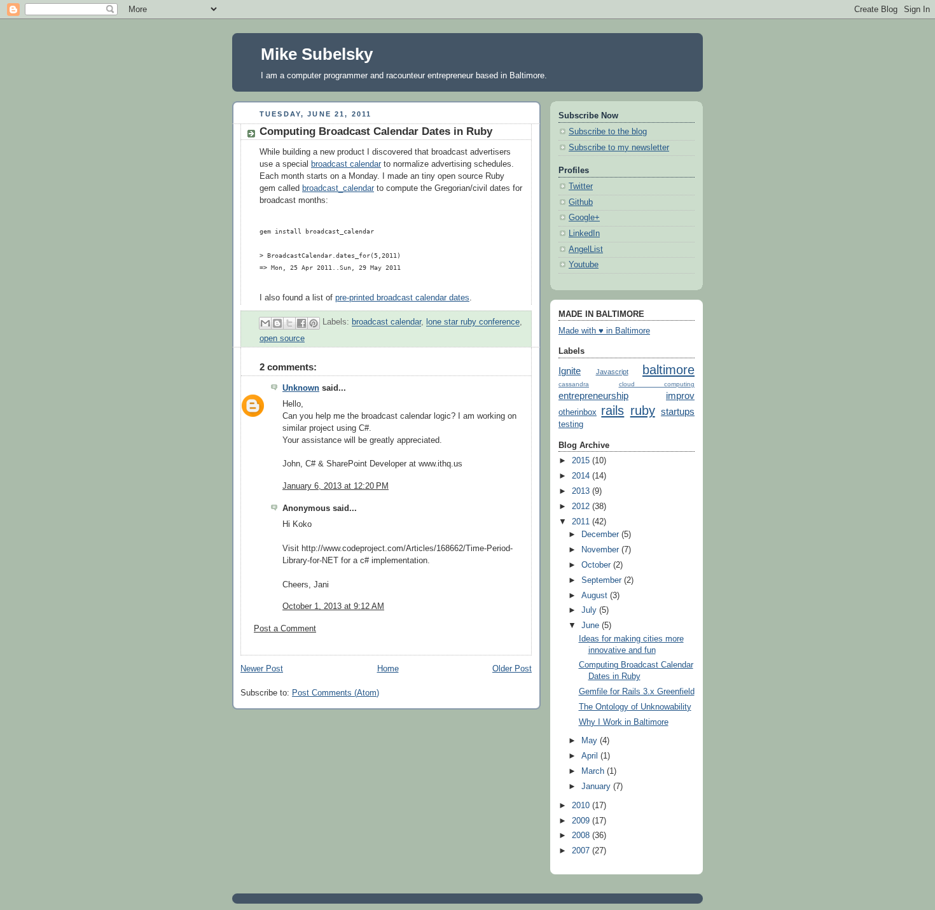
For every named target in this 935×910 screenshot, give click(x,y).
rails (612, 410)
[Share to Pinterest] (313, 323)
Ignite (569, 370)
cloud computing (657, 384)
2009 (582, 820)
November (601, 549)
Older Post (512, 668)
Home (388, 668)
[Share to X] (289, 323)
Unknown (300, 388)
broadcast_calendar (338, 188)
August (595, 595)
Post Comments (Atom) (335, 693)
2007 (582, 850)
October (597, 565)
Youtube (584, 264)
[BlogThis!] (277, 323)
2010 (582, 805)
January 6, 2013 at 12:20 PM (335, 486)
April (590, 756)
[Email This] (265, 323)
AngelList (586, 249)
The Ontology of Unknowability (635, 707)
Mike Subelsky (317, 54)
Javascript (612, 371)
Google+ (584, 217)
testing (570, 424)
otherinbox (577, 412)
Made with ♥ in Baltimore (604, 330)
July (590, 610)
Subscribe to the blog (608, 131)
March (594, 771)
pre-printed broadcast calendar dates (402, 297)
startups (678, 411)
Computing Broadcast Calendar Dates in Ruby (376, 131)
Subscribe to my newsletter (619, 147)
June (591, 625)
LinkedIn (584, 233)
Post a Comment (285, 628)
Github (581, 202)
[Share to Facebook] (301, 323)
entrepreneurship (593, 395)
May (590, 740)
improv (680, 395)
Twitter (581, 186)
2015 (582, 460)
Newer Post (261, 668)
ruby (642, 410)
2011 (582, 521)
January (597, 786)
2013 (582, 491)
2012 (582, 506)
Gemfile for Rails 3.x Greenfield (637, 691)
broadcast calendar (346, 164)
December (601, 534)
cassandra (573, 384)
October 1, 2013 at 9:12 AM (333, 606)
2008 (582, 835)
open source (282, 338)
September (602, 580)
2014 (582, 476)
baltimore (668, 370)
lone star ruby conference (473, 322)
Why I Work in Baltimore (623, 722)
